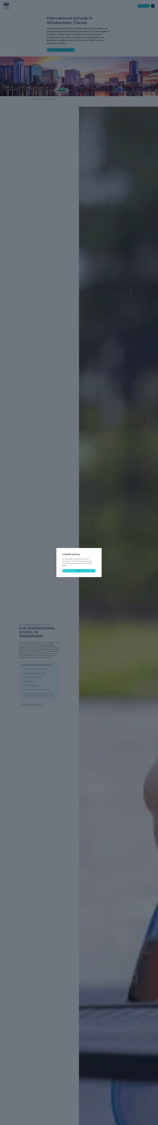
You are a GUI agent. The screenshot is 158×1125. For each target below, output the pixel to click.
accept (79, 570)
